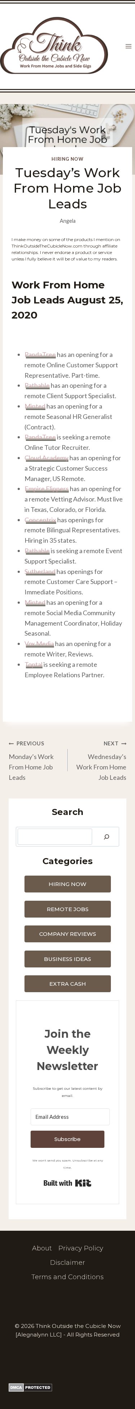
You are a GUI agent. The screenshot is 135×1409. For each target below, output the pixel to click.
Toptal (33, 664)
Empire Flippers (46, 489)
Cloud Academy (46, 458)
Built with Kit (67, 1183)
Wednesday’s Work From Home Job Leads (101, 760)
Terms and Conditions (67, 1277)
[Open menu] (128, 46)
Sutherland (39, 571)
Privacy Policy (80, 1249)
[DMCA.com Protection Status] (67, 1387)
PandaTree (40, 354)
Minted (34, 602)
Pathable (37, 385)
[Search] (106, 837)
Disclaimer (67, 1263)
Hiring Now (67, 159)
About (42, 1249)
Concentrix (40, 520)
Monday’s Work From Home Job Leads (31, 760)
